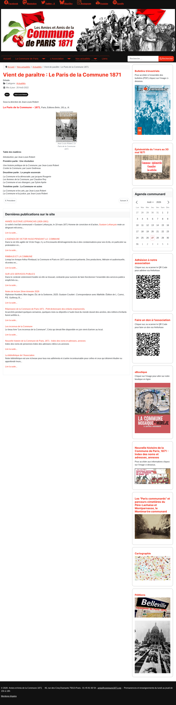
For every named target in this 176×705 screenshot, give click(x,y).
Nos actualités (83, 58)
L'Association (57, 58)
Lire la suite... (11, 233)
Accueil (7, 58)
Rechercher (167, 59)
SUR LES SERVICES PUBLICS (20, 274)
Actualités (21, 83)
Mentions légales (9, 696)
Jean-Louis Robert (20, 94)
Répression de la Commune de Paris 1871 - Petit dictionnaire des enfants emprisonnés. (45, 309)
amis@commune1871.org (109, 688)
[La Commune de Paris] (42, 58)
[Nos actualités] (93, 58)
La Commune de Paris (26, 58)
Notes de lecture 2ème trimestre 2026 (22, 291)
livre (7, 94)
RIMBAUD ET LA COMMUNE (18, 256)
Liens (104, 58)
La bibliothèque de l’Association (19, 355)
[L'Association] (67, 58)
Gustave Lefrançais (108, 224)
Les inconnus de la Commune (18, 326)
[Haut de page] (171, 700)
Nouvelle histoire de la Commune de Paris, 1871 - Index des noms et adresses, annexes (45, 341)
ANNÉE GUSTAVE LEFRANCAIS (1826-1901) (26, 221)
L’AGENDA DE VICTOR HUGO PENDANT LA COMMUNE (32, 239)
